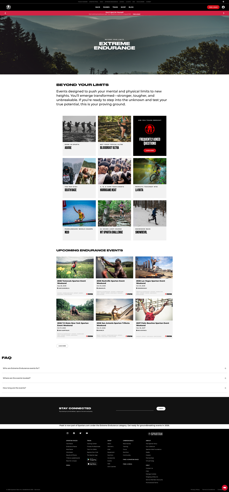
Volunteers (69, 452)
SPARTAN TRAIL (93, 1)
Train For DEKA (92, 449)
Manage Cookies (151, 474)
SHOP (109, 440)
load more (62, 346)
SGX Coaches (112, 466)
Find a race (213, 7)
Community (127, 455)
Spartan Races (71, 440)
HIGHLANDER (140, 1)
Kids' (109, 449)
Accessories (111, 458)
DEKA (101, 1)
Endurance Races (71, 446)
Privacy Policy (195, 489)
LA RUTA (128, 1)
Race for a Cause (71, 461)
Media (148, 452)
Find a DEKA (127, 464)
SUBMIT (161, 408)
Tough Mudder (82, 1)
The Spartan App (92, 455)
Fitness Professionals (93, 446)
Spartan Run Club (92, 452)
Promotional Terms (152, 482)
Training (125, 446)
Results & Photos (71, 455)
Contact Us (149, 468)
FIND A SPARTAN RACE (131, 459)
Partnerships (150, 458)
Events (110, 461)
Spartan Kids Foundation (153, 449)
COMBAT (148, 1)
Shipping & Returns (152, 477)
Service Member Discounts (154, 480)
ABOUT (148, 440)
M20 (133, 1)
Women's (110, 446)
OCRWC (122, 1)
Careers (148, 455)
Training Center (92, 443)
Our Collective (150, 446)
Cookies (220, 489)
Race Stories (127, 443)
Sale (109, 464)
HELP (147, 465)
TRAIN (89, 440)
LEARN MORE (150, 150)
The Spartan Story (151, 443)
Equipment (111, 452)
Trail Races (69, 443)
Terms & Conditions (208, 489)
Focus (125, 449)
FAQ (147, 471)
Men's (109, 443)
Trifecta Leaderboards (73, 458)
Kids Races (69, 449)
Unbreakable (128, 440)
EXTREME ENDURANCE (111, 1)
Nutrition (110, 455)
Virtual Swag (150, 461)
